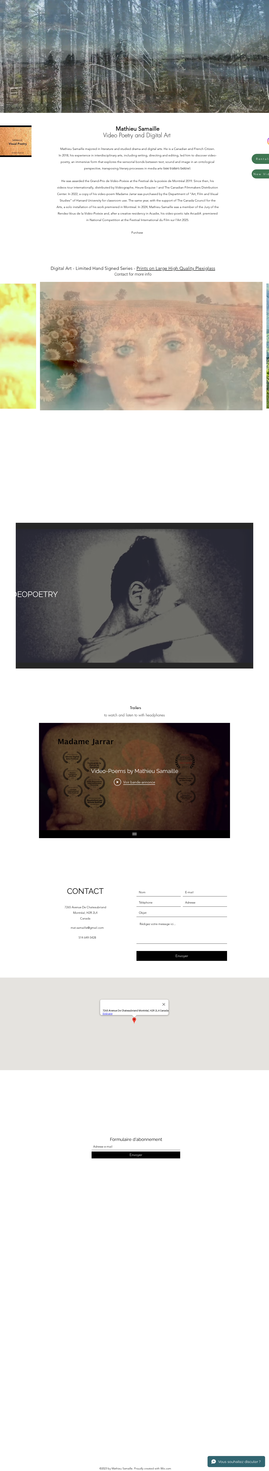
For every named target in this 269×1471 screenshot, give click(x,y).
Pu (133, 232)
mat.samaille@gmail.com (87, 928)
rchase (139, 232)
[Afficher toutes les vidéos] (134, 834)
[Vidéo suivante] (222, 776)
